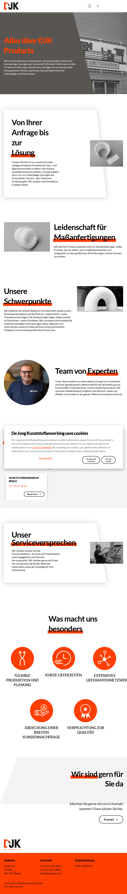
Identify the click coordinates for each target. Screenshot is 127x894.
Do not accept (108, 460)
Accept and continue (91, 460)
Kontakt (109, 819)
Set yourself (45, 457)
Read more (32, 494)
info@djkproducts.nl (50, 873)
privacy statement (42, 447)
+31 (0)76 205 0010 (50, 865)
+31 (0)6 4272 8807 (50, 869)
